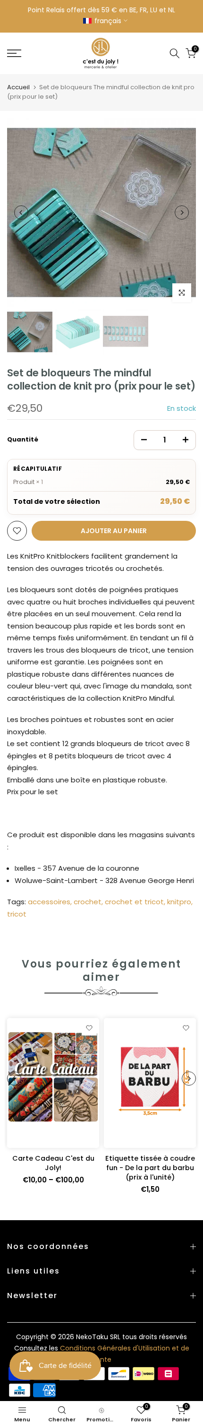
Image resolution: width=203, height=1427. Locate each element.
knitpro (179, 902)
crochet (88, 902)
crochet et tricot (134, 902)
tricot (16, 914)
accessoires (49, 902)
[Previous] (21, 212)
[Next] (182, 212)
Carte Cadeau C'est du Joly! (53, 1163)
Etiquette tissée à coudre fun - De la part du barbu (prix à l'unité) (150, 1168)
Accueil (18, 87)
